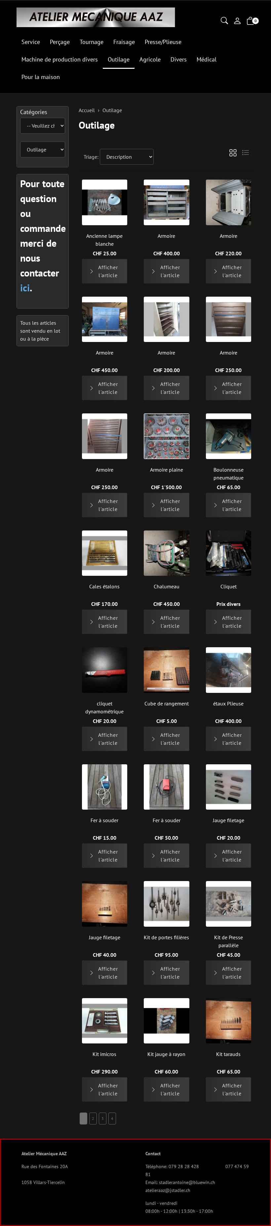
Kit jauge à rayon (166, 1054)
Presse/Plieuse (163, 42)
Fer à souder (104, 820)
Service (30, 42)
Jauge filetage (228, 820)
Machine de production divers (59, 59)
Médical (206, 59)
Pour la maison (40, 77)
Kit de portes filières (166, 937)
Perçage (60, 42)
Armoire (166, 236)
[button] (224, 21)
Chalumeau (166, 586)
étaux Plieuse (228, 703)
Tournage (91, 42)
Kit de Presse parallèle (228, 941)
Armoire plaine (166, 469)
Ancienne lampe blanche (104, 240)
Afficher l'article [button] (108, 271)
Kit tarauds (228, 1054)
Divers (179, 59)
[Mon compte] (237, 21)
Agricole (150, 59)
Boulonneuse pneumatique (228, 473)
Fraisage (124, 42)
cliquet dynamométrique (104, 707)
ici (25, 287)
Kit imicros (104, 1054)
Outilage (119, 59)
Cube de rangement (166, 703)
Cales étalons (104, 586)
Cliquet (228, 586)
